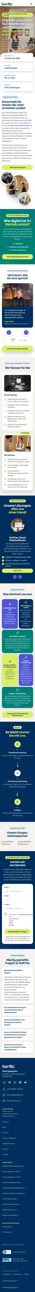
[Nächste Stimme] (26, 332)
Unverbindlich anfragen (17, 932)
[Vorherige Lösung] (15, 577)
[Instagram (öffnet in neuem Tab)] (15, 1082)
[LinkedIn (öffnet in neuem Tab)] (20, 1082)
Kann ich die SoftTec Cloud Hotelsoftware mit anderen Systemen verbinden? (15, 1034)
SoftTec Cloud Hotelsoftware (20, 126)
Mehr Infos (17, 571)
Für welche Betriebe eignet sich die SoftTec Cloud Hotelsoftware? (15, 1010)
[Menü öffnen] (31, 4)
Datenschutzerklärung (26, 914)
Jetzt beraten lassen (17, 167)
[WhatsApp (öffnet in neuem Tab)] (4, 1082)
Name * (6, 887)
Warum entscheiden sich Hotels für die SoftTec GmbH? (14, 1022)
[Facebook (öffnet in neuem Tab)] (10, 1082)
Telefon (6, 896)
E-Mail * (7, 904)
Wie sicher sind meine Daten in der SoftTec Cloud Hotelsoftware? (15, 1047)
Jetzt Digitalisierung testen (17, 257)
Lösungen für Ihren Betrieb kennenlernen (17, 714)
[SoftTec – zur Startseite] (7, 4)
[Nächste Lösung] (20, 577)
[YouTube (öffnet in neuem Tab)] (25, 1082)
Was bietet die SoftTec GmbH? (13, 971)
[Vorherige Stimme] (9, 332)
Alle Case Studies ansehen (17, 349)
